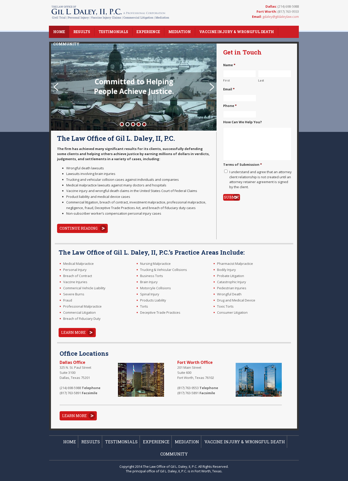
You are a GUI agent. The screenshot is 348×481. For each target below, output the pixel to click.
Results (81, 31)
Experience (148, 31)
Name (229, 65)
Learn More (73, 332)
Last (261, 80)
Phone (230, 106)
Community (66, 44)
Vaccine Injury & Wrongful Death (236, 31)
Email (229, 89)
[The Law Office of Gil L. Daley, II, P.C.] (110, 19)
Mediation (179, 31)
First (226, 80)
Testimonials (113, 31)
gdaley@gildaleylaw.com (281, 16)
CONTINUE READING (79, 228)
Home (59, 31)
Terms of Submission (242, 164)
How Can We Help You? (242, 122)
